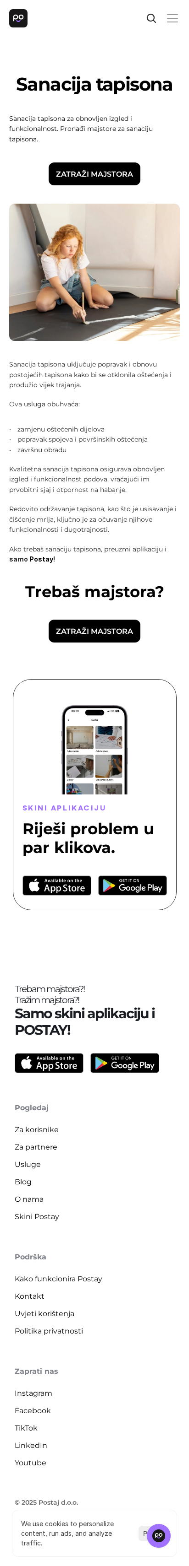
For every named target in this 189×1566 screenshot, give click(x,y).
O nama (29, 1199)
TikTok (26, 1428)
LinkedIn (31, 1445)
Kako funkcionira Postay (58, 1278)
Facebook (33, 1410)
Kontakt (29, 1296)
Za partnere (36, 1147)
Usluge (28, 1164)
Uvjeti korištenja (44, 1313)
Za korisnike (37, 1129)
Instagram (33, 1393)
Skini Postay (37, 1216)
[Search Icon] (151, 18)
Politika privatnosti (49, 1331)
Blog (23, 1181)
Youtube (30, 1462)
